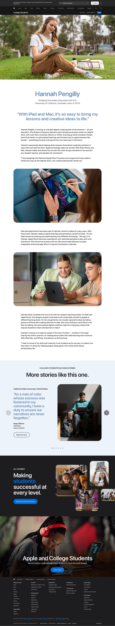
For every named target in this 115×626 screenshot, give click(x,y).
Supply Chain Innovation (90, 591)
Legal (69, 623)
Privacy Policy (43, 623)
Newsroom (86, 597)
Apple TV (33, 597)
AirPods (15, 596)
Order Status (52, 589)
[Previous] (8, 412)
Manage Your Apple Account (38, 585)
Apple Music (34, 600)
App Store (33, 611)
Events (85, 607)
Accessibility (87, 585)
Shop (99, 12)
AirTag (15, 601)
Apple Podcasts (35, 607)
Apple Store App (53, 585)
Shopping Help (52, 591)
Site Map (74, 623)
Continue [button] (94, 3)
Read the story (21, 435)
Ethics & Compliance (89, 604)
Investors (86, 602)
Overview (82, 12)
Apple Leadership (88, 600)
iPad (14, 589)
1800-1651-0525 (43, 618)
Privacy (86, 589)
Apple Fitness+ (34, 604)
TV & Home (16, 598)
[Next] (106, 412)
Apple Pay (16, 613)
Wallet (15, 611)
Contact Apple (87, 609)
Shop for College (70, 593)
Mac (14, 587)
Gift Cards (16, 605)
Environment (87, 587)
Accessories (16, 603)
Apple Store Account (36, 587)
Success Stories (91, 12)
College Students (20, 13)
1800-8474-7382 (60, 618)
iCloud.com (34, 589)
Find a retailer (26, 618)
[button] (74, 3)
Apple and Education (71, 590)
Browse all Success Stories (25, 501)
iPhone (15, 591)
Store (14, 585)
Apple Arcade (34, 602)
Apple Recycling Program (55, 587)
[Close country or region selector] (101, 3)
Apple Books (34, 609)
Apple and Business (71, 585)
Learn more (57, 570)
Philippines (99, 623)
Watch (15, 594)
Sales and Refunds (61, 623)
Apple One (33, 595)
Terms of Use (52, 623)
